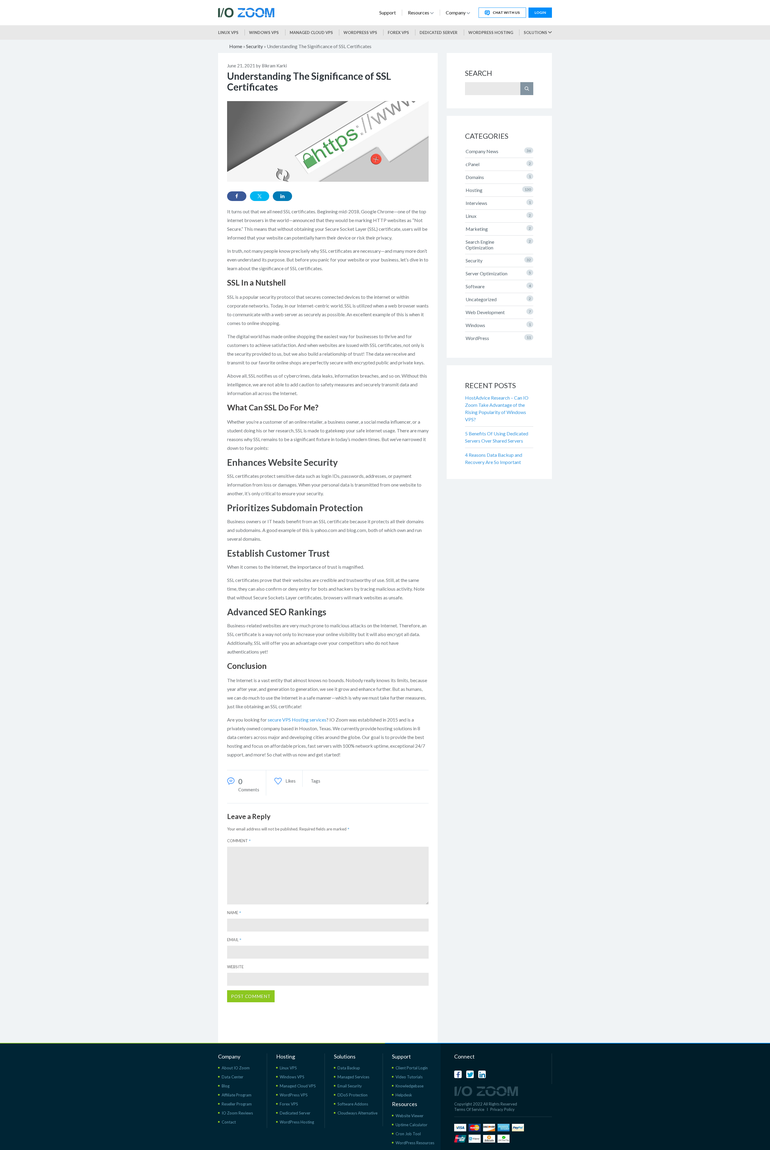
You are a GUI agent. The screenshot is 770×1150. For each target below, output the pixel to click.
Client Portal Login (412, 1067)
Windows (498, 325)
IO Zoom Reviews (237, 1113)
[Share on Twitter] (259, 196)
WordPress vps (360, 32)
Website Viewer (410, 1115)
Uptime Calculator (411, 1124)
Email (234, 939)
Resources (419, 12)
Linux (498, 216)
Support (387, 12)
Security (254, 46)
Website (235, 966)
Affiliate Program (236, 1095)
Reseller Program (237, 1104)
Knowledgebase (410, 1086)
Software (498, 286)
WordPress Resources (415, 1142)
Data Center (232, 1076)
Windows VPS (264, 32)
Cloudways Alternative (357, 1113)
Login (540, 12)
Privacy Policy (502, 1109)
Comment (239, 840)
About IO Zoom (236, 1067)
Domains (498, 177)
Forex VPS (398, 32)
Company (456, 12)
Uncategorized (498, 299)
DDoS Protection (352, 1095)
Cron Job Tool (408, 1133)
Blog (225, 1086)
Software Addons (352, 1104)
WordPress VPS (294, 1095)
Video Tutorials (409, 1076)
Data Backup (348, 1067)
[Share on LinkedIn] (282, 196)
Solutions (536, 32)
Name (234, 912)
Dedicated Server (438, 32)
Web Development (498, 312)
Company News (498, 151)
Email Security (349, 1086)
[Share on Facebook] (236, 196)
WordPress (498, 338)
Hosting (498, 190)
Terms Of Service (469, 1109)
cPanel (498, 164)
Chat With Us (506, 12)
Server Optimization (498, 273)
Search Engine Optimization (498, 244)
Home (235, 46)
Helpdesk (404, 1095)
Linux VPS (228, 32)
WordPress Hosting (490, 32)
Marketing (498, 229)
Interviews (498, 203)
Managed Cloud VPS (311, 32)
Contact (229, 1122)
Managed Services (353, 1076)
